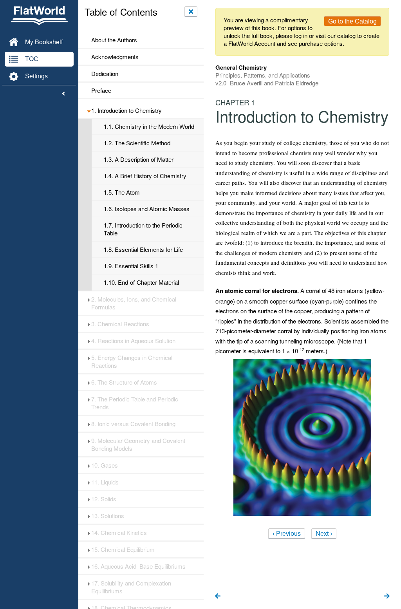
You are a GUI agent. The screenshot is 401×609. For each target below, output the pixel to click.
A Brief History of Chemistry (145, 176)
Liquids (105, 482)
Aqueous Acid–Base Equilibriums (138, 566)
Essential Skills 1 (131, 266)
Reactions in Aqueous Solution (133, 341)
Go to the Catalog (352, 21)
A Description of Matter (138, 159)
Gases (104, 465)
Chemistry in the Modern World (149, 126)
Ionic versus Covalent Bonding (133, 424)
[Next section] (387, 596)
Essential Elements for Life (143, 249)
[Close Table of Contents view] (190, 11)
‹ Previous (287, 533)
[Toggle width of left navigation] (63, 94)
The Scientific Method (137, 143)
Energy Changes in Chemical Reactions (131, 361)
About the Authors (114, 40)
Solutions (107, 516)
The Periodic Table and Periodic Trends (134, 403)
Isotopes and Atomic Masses (147, 209)
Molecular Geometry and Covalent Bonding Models (138, 444)
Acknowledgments (115, 57)
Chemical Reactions (120, 324)
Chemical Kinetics (119, 533)
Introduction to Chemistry (126, 110)
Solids (103, 499)
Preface (101, 90)
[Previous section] (218, 596)
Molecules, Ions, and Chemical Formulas (133, 303)
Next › (324, 533)
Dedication (104, 74)
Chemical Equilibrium (123, 549)
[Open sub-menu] (88, 110)
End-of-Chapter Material (141, 282)
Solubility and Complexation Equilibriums (131, 587)
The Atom (122, 192)
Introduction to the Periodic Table (143, 229)
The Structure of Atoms (124, 382)
